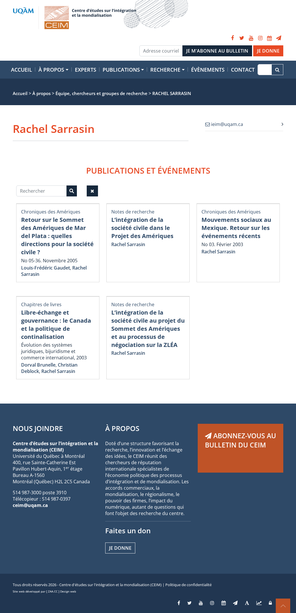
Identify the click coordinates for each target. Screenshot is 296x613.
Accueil (21, 69)
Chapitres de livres (41, 304)
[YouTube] (251, 38)
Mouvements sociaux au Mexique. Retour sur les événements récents (236, 228)
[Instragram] (212, 603)
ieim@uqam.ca (226, 124)
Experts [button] (85, 69)
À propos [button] (51, 69)
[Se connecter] (270, 603)
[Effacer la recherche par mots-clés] (92, 190)
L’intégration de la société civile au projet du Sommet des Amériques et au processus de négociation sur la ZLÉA (148, 329)
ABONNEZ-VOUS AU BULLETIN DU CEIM (240, 440)
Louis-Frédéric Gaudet (45, 268)
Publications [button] (121, 69)
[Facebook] (232, 38)
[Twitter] (241, 38)
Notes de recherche (132, 212)
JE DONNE (268, 51)
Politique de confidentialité (188, 584)
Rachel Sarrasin (128, 244)
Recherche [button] (165, 69)
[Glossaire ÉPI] (247, 603)
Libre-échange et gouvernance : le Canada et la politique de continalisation (56, 325)
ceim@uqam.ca (30, 505)
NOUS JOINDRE (38, 428)
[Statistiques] (259, 603)
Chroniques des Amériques (50, 212)
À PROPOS (122, 428)
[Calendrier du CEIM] (269, 38)
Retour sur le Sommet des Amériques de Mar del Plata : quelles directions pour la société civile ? (57, 236)
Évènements (208, 69)
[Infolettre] (278, 38)
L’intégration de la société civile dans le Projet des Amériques (142, 228)
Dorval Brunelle (38, 365)
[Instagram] (260, 38)
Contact (243, 69)
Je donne (120, 548)
